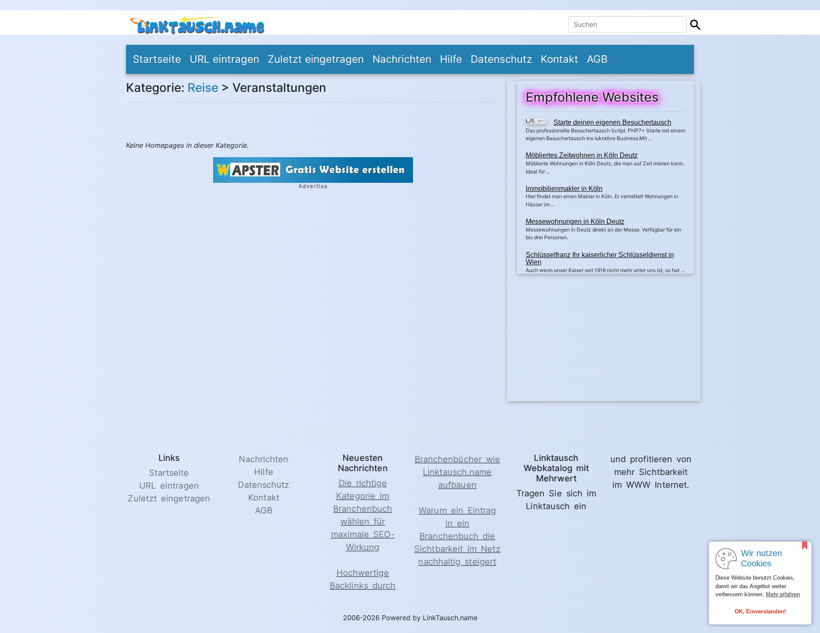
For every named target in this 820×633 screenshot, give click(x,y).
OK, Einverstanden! (760, 611)
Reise (202, 87)
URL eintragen (224, 59)
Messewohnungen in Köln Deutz (575, 221)
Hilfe (451, 59)
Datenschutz (501, 59)
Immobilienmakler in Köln (564, 188)
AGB (597, 59)
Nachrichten (401, 59)
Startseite (157, 59)
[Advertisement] (605, 341)
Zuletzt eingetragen (316, 59)
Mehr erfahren (783, 594)
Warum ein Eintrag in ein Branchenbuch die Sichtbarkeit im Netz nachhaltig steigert (457, 536)
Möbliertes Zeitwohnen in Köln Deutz (582, 155)
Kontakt (559, 59)
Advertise (313, 186)
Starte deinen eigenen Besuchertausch (612, 122)
